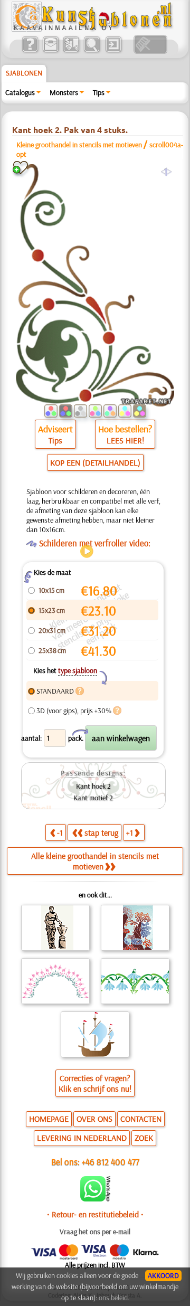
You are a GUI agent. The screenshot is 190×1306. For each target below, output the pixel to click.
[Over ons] (30, 51)
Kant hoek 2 (93, 786)
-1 (60, 832)
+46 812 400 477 (110, 1161)
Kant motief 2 (93, 797)
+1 (129, 832)
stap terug (101, 832)
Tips (98, 92)
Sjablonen (24, 73)
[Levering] (71, 51)
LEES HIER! (125, 440)
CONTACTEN (141, 1118)
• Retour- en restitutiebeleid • (95, 1214)
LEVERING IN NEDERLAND (82, 1137)
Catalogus (20, 92)
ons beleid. (114, 1297)
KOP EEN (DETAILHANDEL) (95, 462)
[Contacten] (50, 51)
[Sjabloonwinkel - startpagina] (93, 29)
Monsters (64, 92)
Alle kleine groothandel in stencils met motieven (95, 861)
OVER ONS (94, 1118)
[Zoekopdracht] (91, 51)
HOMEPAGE (49, 1118)
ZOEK (144, 1137)
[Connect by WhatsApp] (95, 1199)
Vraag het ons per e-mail (95, 1231)
